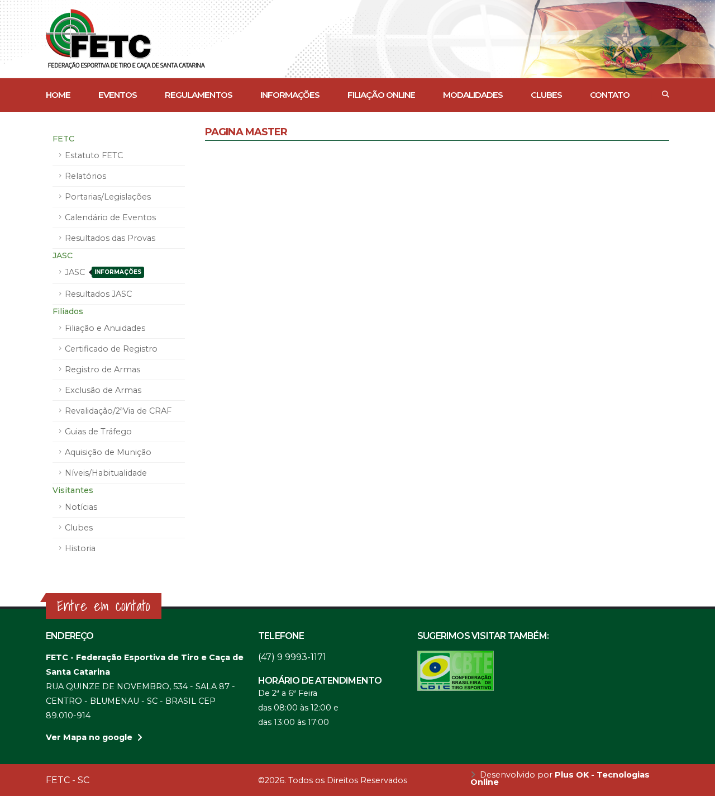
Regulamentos (198, 94)
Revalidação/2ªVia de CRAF (118, 411)
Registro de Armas (102, 369)
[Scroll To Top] (695, 783)
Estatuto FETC (94, 155)
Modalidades (473, 94)
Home (58, 94)
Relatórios (85, 176)
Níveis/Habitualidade (106, 473)
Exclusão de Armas (103, 390)
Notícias (81, 507)
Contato (610, 94)
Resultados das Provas (110, 238)
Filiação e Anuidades (105, 328)
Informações (290, 94)
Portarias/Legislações (108, 197)
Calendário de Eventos (110, 217)
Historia (80, 548)
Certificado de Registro (111, 349)
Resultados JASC (98, 294)
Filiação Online (381, 94)
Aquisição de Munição (108, 452)
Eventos (117, 94)
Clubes (546, 94)
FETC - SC (67, 780)
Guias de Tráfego (98, 432)
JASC (103, 272)
